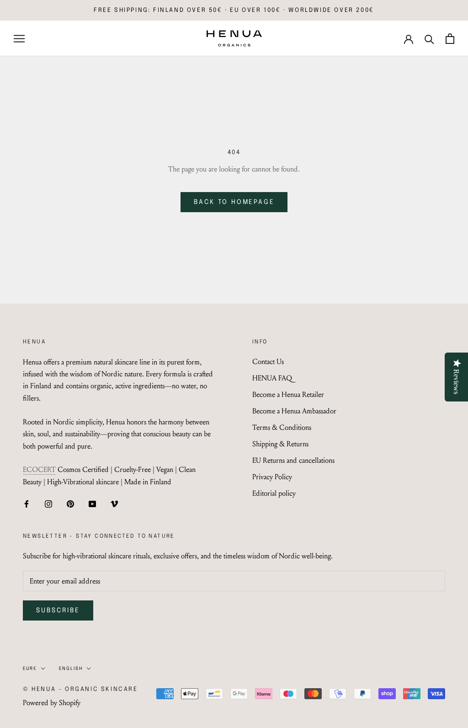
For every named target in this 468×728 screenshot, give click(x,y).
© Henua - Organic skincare (80, 689)
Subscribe (58, 610)
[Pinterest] (70, 503)
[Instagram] (48, 503)
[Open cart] (450, 38)
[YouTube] (92, 503)
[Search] (429, 38)
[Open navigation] (19, 38)
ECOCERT (39, 469)
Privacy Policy (272, 476)
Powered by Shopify (51, 702)
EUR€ (30, 668)
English (71, 668)
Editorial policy (274, 493)
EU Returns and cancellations (293, 460)
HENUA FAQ (272, 378)
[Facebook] (26, 503)
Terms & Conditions (281, 427)
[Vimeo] (114, 503)
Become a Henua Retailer (288, 394)
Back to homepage (234, 202)
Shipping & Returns (280, 443)
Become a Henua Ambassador (294, 411)
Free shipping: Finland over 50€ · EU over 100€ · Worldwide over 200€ (234, 10)
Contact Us (268, 361)
